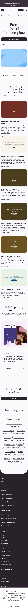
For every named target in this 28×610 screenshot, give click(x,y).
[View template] (14, 117)
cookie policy (17, 600)
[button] (5, 485)
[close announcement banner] (25, 2)
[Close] (26, 589)
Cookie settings (14, 606)
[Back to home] (2, 10)
